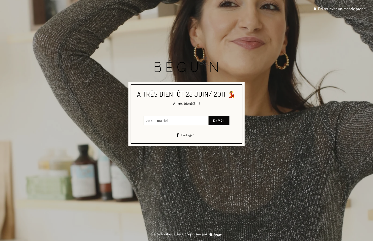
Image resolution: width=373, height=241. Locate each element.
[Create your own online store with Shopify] (215, 234)
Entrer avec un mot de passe (341, 8)
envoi (219, 120)
